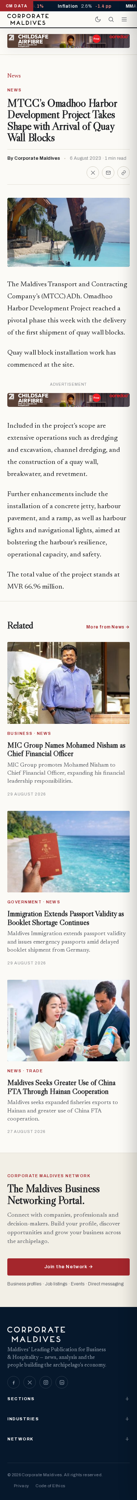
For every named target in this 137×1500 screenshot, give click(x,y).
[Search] (111, 19)
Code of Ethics (50, 1486)
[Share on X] (93, 172)
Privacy (21, 1486)
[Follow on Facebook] (13, 1382)
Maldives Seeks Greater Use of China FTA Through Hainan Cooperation (61, 1087)
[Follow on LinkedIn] (62, 1382)
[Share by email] (108, 172)
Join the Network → (68, 1266)
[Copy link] (123, 172)
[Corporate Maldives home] (28, 19)
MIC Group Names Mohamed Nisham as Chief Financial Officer (66, 749)
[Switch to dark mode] (97, 19)
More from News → (108, 627)
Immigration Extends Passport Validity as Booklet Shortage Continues (65, 918)
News (14, 76)
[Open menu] (124, 19)
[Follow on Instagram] (45, 1382)
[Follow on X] (29, 1382)
